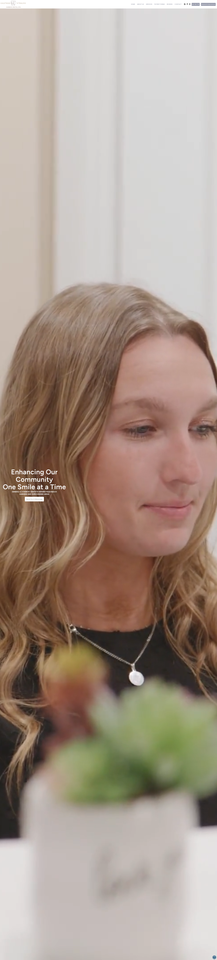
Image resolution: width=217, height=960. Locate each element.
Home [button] (133, 4)
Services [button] (149, 4)
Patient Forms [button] (159, 4)
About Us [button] (140, 4)
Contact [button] (178, 4)
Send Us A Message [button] (34, 499)
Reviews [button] (169, 4)
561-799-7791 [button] (195, 4)
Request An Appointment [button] (208, 4)
